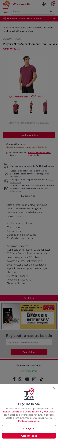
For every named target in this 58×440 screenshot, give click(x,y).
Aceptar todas (29, 435)
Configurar (29, 428)
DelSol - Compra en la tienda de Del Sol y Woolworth (29, 411)
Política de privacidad (28, 421)
